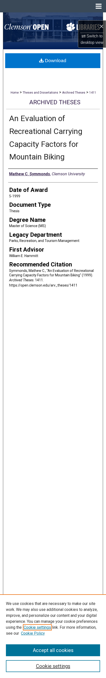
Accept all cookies (53, 650)
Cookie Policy (33, 633)
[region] (53, 636)
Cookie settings (37, 627)
